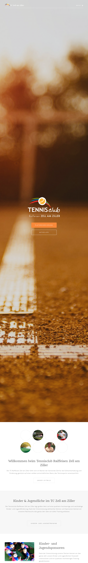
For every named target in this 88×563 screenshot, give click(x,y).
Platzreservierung (44, 225)
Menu (78, 5)
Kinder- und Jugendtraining (44, 523)
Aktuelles (44, 232)
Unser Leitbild (44, 480)
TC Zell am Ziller (17, 5)
